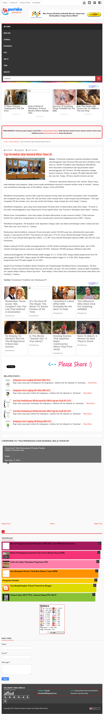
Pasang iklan (79, 690)
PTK (5, 53)
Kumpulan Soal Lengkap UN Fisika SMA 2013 (31, 390)
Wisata (7, 72)
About (5, 3)
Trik (5, 66)
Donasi (87, 690)
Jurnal (7, 40)
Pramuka (8, 46)
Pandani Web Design (41, 708)
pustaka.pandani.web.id (49, 131)
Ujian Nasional (32, 150)
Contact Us (13, 3)
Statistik (74, 693)
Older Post (98, 524)
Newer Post (6, 524)
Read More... (93, 383)
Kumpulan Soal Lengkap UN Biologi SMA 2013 (32, 421)
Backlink (94, 690)
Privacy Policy (25, 3)
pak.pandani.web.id (51, 133)
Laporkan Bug (83, 693)
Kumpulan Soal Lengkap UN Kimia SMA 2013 (31, 380)
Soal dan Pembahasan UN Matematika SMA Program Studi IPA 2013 (42, 411)
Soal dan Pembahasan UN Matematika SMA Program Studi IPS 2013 (42, 400)
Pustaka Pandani (19, 708)
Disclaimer (36, 3)
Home (7, 27)
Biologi (7, 33)
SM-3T (6, 59)
